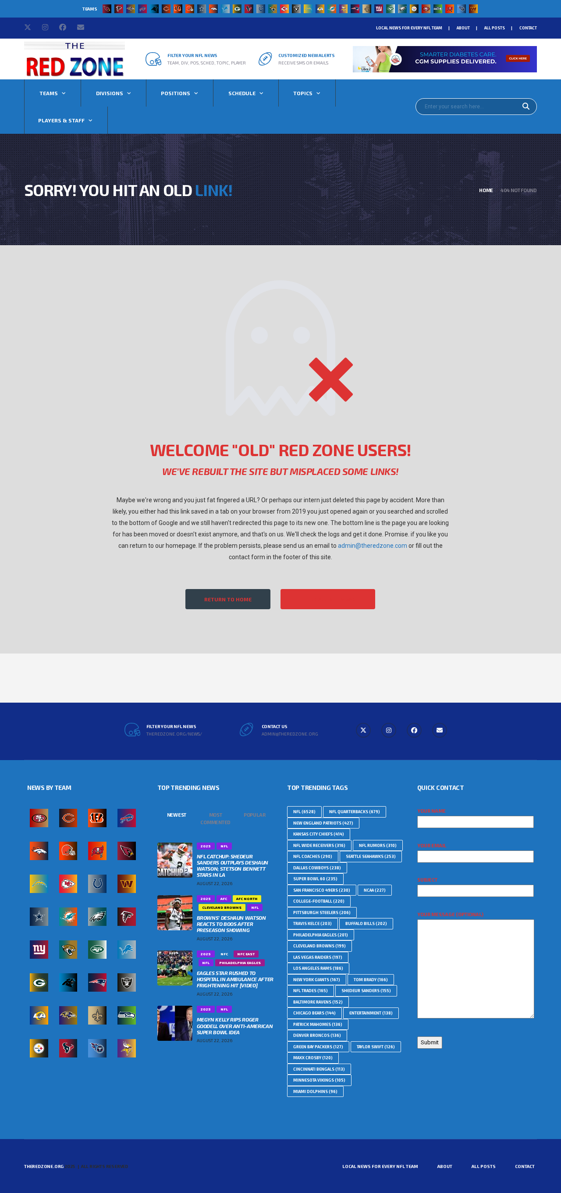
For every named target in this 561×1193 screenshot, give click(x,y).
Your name (431, 811)
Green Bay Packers (318, 1046)
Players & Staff (61, 120)
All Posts (494, 27)
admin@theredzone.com (372, 545)
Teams (48, 93)
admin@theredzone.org (290, 733)
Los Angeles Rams (318, 968)
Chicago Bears (314, 1013)
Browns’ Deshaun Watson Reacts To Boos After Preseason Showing (231, 923)
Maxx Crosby (313, 1057)
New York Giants (316, 979)
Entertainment (371, 1013)
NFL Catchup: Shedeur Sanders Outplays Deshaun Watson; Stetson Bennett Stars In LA (232, 865)
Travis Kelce (312, 923)
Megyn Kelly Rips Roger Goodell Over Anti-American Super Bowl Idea (235, 1025)
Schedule (242, 93)
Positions (175, 93)
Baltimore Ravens (318, 1002)
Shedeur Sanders (366, 990)
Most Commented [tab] (215, 818)
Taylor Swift (376, 1046)
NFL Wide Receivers (319, 845)
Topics (302, 93)
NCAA (375, 890)
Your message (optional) (450, 914)
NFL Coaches (312, 856)
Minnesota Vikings (319, 1080)
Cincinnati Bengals (319, 1069)
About (463, 27)
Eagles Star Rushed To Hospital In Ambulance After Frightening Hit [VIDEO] (235, 979)
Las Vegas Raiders (317, 957)
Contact (528, 27)
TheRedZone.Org (44, 1166)
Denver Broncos (317, 1035)
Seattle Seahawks (371, 856)
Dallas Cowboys (317, 867)
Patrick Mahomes (317, 1024)
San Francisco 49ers (321, 890)
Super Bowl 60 (315, 878)
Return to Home (228, 599)
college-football (318, 901)
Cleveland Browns (319, 945)
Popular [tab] (254, 815)
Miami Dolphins (315, 1091)
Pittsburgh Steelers (322, 912)
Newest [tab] (177, 815)
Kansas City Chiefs (318, 834)
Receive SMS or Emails (303, 62)
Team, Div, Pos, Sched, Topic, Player (206, 62)
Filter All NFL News (327, 599)
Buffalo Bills (366, 923)
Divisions (109, 93)
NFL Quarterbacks (354, 811)
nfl (304, 811)
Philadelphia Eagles (320, 934)
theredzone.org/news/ (174, 733)
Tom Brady (371, 979)
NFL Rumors (378, 845)
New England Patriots (323, 823)
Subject (427, 879)
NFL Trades (310, 990)
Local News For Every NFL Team (409, 27)
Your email (431, 845)
